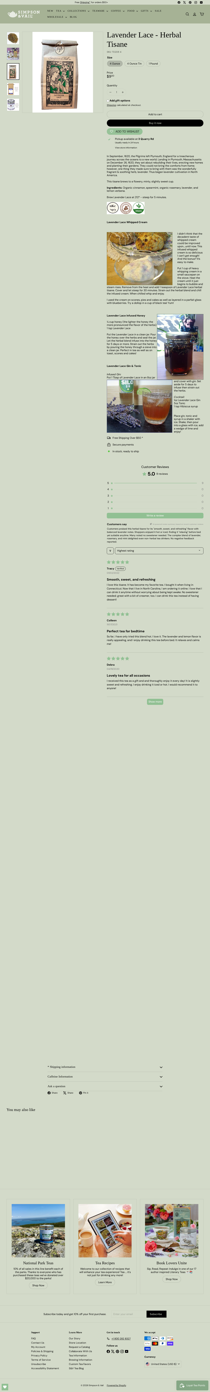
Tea (59, 11)
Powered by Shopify (116, 1385)
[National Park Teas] (38, 1230)
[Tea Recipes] (105, 1230)
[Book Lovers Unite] (171, 1230)
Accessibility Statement (45, 1368)
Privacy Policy (39, 1355)
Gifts (145, 11)
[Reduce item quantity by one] (110, 92)
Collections (77, 11)
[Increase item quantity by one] (122, 92)
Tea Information (78, 1355)
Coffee (116, 11)
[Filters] (110, 550)
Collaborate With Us (80, 1351)
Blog (73, 17)
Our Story (74, 1338)
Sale (158, 11)
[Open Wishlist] (5, 1387)
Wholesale (55, 17)
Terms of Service (41, 1359)
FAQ (33, 1338)
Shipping (111, 105)
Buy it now (155, 123)
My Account (38, 1347)
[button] (155, 483)
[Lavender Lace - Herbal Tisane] (23, 1144)
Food (131, 11)
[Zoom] (62, 72)
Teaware (99, 11)
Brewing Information (80, 1359)
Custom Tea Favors (80, 1364)
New (50, 11)
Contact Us (37, 1342)
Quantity (112, 85)
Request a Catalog (79, 1347)
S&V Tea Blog (76, 1368)
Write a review (155, 515)
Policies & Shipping (42, 1351)
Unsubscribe (38, 1364)
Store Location (77, 1342)
